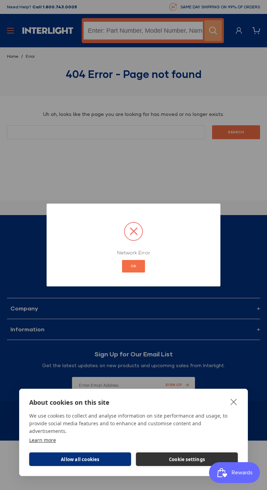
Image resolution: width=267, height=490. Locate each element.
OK (133, 266)
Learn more (42, 440)
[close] (233, 401)
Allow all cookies (80, 459)
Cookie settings (187, 459)
